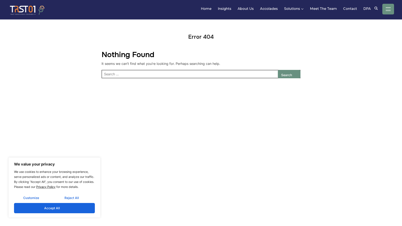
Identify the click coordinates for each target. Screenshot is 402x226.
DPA (367, 9)
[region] (54, 187)
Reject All (71, 198)
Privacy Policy (45, 187)
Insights (224, 9)
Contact (350, 9)
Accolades (269, 9)
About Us (246, 9)
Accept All (52, 208)
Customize (31, 198)
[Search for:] (201, 74)
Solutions (292, 9)
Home (206, 9)
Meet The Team (323, 9)
